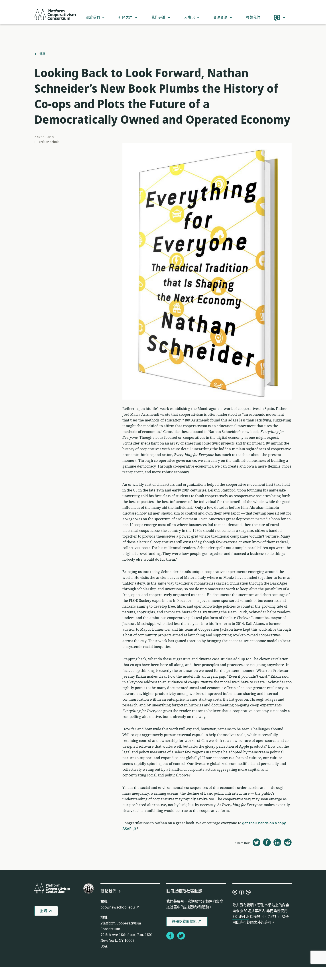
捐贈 (43, 911)
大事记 (189, 17)
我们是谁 (158, 17)
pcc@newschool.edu (117, 907)
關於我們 (93, 17)
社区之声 (125, 17)
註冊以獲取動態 (184, 921)
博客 (42, 54)
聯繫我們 (253, 17)
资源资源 (220, 17)
